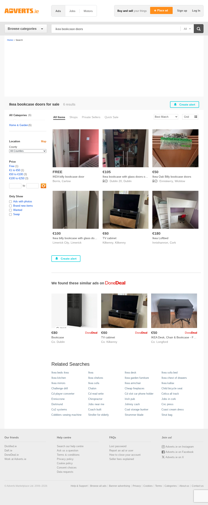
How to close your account (125, 454)
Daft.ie (8, 450)
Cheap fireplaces (134, 388)
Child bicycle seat (171, 388)
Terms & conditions (68, 454)
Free (11, 166)
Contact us (198, 485)
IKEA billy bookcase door (68, 176)
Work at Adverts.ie (15, 459)
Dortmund (57, 404)
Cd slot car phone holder (139, 393)
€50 (155, 172)
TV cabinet (109, 238)
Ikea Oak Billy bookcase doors (171, 176)
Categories (171, 485)
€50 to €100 (16, 174)
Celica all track (170, 393)
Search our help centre (70, 446)
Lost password (117, 446)
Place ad (163, 10)
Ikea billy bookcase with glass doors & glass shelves (86, 238)
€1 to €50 (14, 170)
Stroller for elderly (98, 414)
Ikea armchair (133, 383)
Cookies (148, 485)
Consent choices (67, 467)
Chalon (92, 388)
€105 (107, 172)
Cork (173, 242)
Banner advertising (119, 485)
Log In (196, 10)
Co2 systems (59, 409)
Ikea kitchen (58, 377)
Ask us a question (67, 450)
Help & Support (79, 485)
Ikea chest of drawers (174, 377)
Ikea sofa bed (169, 372)
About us (184, 485)
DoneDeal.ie (11, 454)
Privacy (137, 485)
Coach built (94, 409)
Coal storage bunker (136, 409)
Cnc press (167, 404)
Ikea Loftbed (160, 238)
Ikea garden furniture (137, 377)
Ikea (90, 372)
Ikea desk (130, 372)
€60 (106, 233)
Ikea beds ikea (60, 372)
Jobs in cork (168, 398)
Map (43, 141)
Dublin (128, 181)
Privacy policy (65, 459)
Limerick (76, 242)
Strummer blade (134, 414)
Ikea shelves (95, 377)
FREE (57, 172)
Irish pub (130, 398)
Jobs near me (96, 404)
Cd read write (96, 393)
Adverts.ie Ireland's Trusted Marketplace (25, 11)
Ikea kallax (167, 383)
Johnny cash (132, 404)
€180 (156, 233)
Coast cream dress (172, 409)
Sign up (182, 10)
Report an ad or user (121, 450)
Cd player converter (62, 393)
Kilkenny (120, 242)
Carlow (66, 181)
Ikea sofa (93, 383)
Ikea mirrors (58, 383)
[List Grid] (188, 116)
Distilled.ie (10, 446)
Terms (158, 485)
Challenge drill (59, 388)
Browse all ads (98, 485)
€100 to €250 (16, 178)
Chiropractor (95, 398)
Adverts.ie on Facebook (180, 451)
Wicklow (180, 181)
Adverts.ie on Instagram (180, 446)
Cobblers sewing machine (66, 414)
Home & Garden (18, 125)
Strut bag (166, 414)
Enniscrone (58, 398)
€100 (57, 233)
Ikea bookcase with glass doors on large (128, 176)
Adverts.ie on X (175, 457)
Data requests (65, 471)
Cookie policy (65, 463)
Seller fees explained (121, 459)
